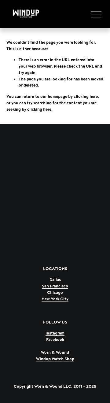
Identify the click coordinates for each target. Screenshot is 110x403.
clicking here (86, 96)
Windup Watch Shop (55, 359)
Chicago (55, 292)
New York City (55, 299)
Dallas (55, 279)
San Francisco (55, 286)
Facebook (55, 339)
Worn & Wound (55, 352)
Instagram (55, 333)
